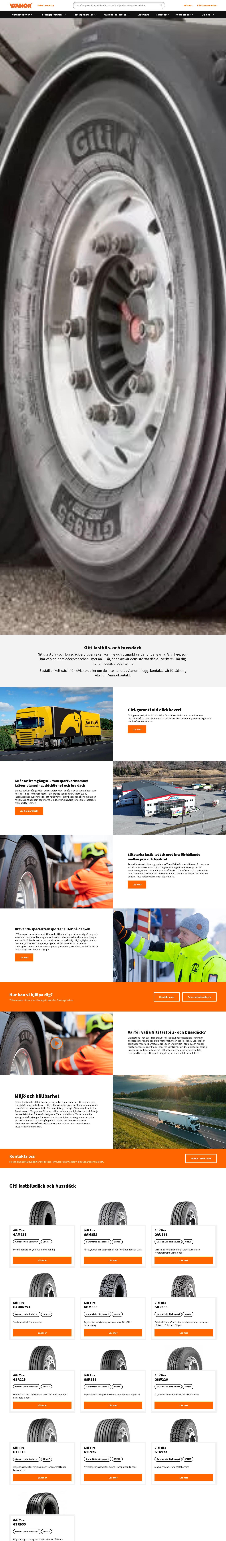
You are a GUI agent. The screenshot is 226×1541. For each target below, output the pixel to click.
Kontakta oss (183, 14)
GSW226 (161, 1379)
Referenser (162, 14)
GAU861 (161, 1234)
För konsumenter (207, 5)
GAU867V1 (21, 1307)
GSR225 (19, 1379)
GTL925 (90, 1451)
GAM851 (90, 1234)
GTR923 (161, 1451)
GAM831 (19, 1234)
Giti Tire (19, 1230)
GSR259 (90, 1379)
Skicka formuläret (201, 1158)
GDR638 (161, 1307)
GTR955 (19, 1524)
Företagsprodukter (52, 14)
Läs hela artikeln (29, 810)
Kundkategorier (21, 14)
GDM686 (90, 1307)
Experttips (143, 14)
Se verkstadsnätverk (199, 996)
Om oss (206, 14)
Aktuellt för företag (115, 14)
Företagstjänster (83, 14)
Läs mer (137, 729)
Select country (45, 5)
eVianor (188, 5)
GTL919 (19, 1451)
